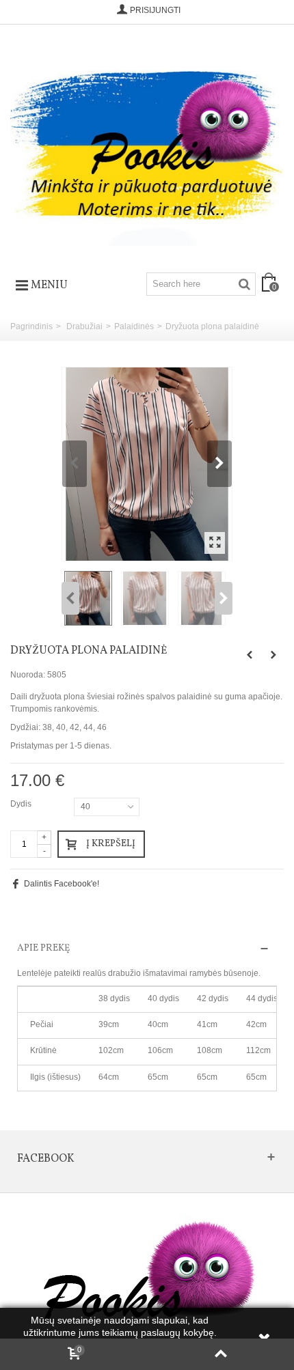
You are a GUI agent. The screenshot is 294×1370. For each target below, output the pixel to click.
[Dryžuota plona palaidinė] (147, 464)
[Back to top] (220, 1354)
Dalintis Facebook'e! (61, 884)
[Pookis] (147, 143)
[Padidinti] (214, 543)
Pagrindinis (31, 326)
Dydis (22, 804)
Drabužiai (84, 326)
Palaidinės (134, 326)
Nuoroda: (27, 675)
